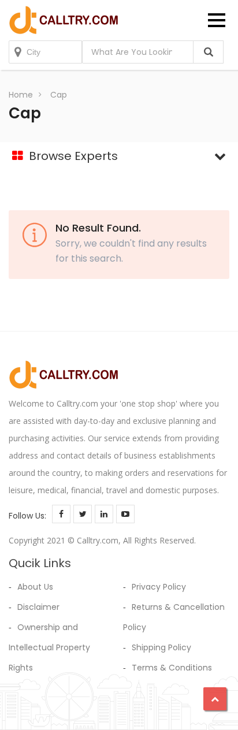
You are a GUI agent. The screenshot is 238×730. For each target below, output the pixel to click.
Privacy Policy (159, 587)
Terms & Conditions (172, 667)
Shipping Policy (161, 647)
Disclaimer (38, 607)
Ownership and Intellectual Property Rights (49, 647)
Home (21, 94)
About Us (35, 587)
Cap (58, 94)
